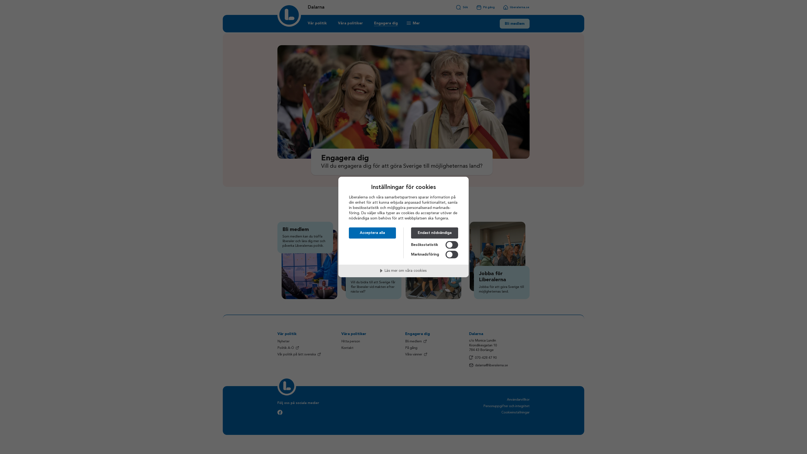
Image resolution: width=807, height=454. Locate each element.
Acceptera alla (372, 233)
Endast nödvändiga (435, 233)
